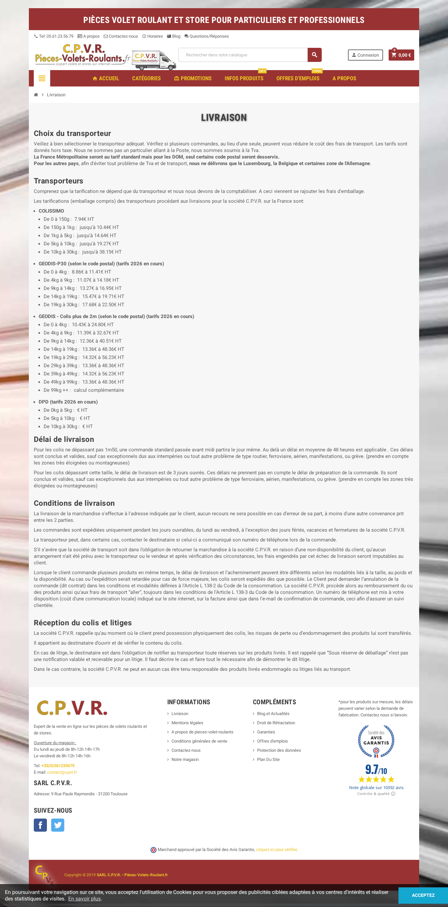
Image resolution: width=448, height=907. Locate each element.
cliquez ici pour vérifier (276, 849)
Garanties (266, 731)
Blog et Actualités (273, 713)
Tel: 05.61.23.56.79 (53, 36)
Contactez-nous (123, 36)
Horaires (152, 36)
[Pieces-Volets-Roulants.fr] (83, 54)
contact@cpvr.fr (62, 772)
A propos (91, 36)
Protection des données (279, 750)
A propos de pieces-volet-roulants (203, 731)
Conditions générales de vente (199, 741)
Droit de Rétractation (276, 722)
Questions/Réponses (206, 36)
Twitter (57, 825)
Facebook (40, 825)
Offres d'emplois (272, 741)
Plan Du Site (268, 759)
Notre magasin (185, 759)
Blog (173, 36)
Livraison (180, 713)
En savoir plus (84, 899)
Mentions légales (187, 722)
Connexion (365, 55)
